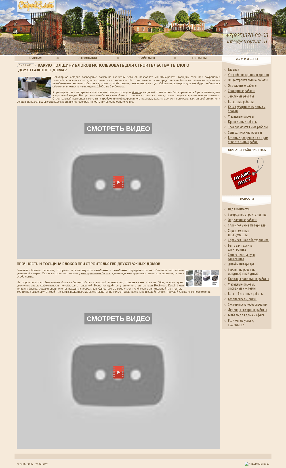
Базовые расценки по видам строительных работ (248, 140)
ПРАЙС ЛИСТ (146, 58)
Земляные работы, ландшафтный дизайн (244, 271)
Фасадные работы (241, 116)
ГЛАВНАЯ (35, 58)
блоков (136, 92)
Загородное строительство (247, 214)
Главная (233, 69)
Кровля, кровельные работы (248, 279)
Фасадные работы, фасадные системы (242, 286)
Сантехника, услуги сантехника (241, 257)
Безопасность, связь (242, 299)
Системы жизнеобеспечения (247, 304)
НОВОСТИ (247, 198)
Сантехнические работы (245, 132)
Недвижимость (239, 209)
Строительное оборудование (248, 240)
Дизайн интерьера (241, 264)
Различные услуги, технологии (241, 322)
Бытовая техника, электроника (240, 247)
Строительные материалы (247, 225)
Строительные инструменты (238, 233)
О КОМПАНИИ (87, 58)
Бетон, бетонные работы (245, 294)
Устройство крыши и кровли (248, 75)
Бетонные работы (241, 102)
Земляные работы (241, 96)
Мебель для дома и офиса (246, 315)
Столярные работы (241, 91)
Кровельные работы (242, 122)
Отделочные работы (242, 85)
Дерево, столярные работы (247, 310)
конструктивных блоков (96, 273)
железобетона (200, 291)
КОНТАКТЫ (199, 58)
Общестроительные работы (248, 80)
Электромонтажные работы (248, 127)
